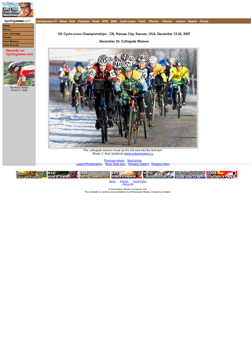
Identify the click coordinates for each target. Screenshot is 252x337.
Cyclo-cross (127, 21)
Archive (124, 181)
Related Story (160, 164)
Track (141, 21)
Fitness (167, 21)
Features (83, 21)
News (63, 21)
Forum (204, 21)
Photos (153, 21)
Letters (180, 21)
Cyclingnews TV (46, 21)
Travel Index (140, 181)
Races (7, 29)
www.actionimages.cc (139, 153)
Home (6, 25)
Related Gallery (138, 164)
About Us (128, 184)
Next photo (134, 160)
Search (192, 21)
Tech (72, 21)
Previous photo (114, 160)
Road (95, 21)
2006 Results (11, 45)
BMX (114, 21)
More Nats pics (115, 164)
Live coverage (11, 33)
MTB (105, 21)
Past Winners (11, 41)
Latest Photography (89, 164)
